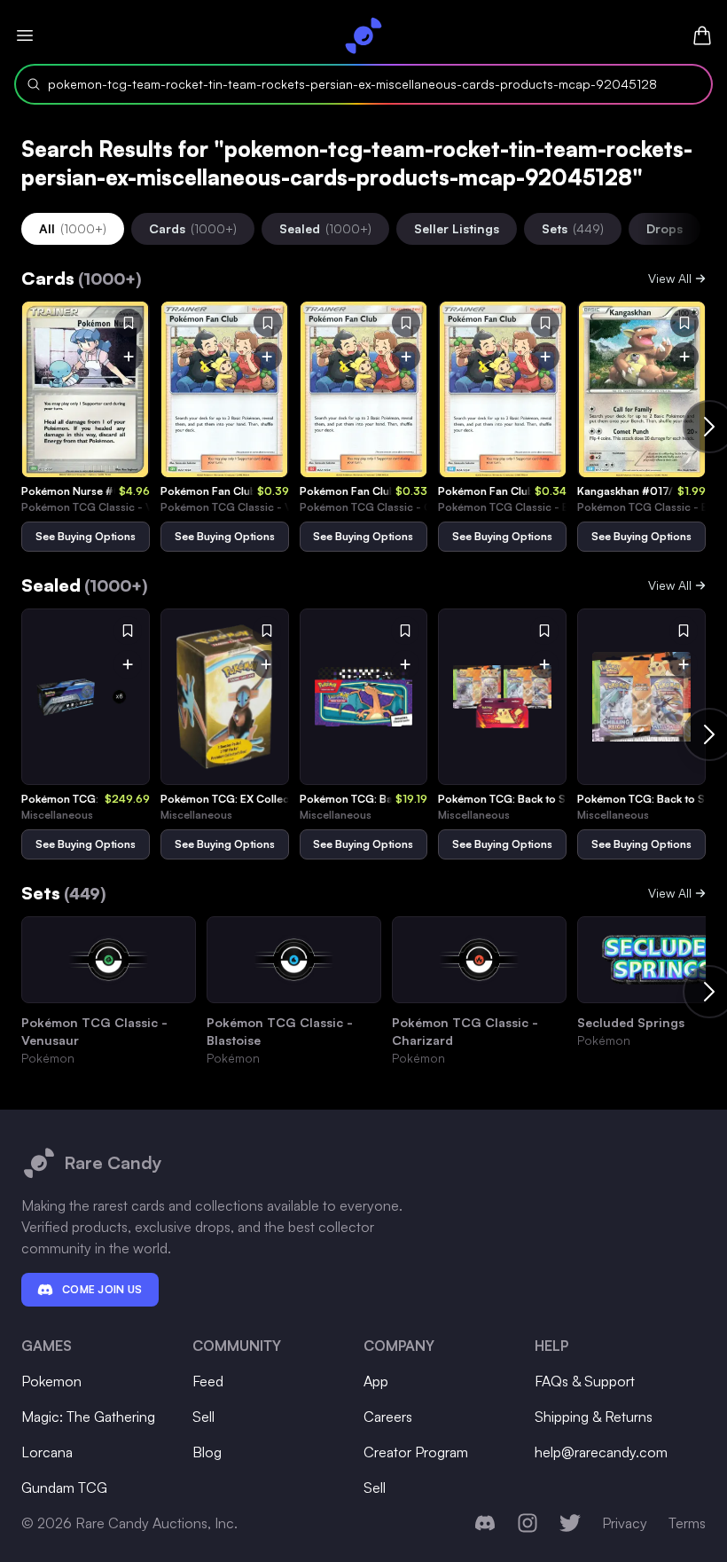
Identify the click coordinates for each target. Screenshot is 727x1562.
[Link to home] (363, 35)
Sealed (325, 228)
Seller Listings (456, 228)
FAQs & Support (585, 1381)
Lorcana (47, 1452)
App (376, 1381)
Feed (207, 1381)
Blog (207, 1452)
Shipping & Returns (594, 1416)
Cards (193, 228)
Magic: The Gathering (88, 1416)
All (72, 228)
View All (670, 278)
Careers (388, 1416)
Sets (573, 228)
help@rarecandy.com (601, 1452)
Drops (664, 228)
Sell (203, 1416)
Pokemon (51, 1381)
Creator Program (416, 1452)
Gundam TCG (64, 1487)
